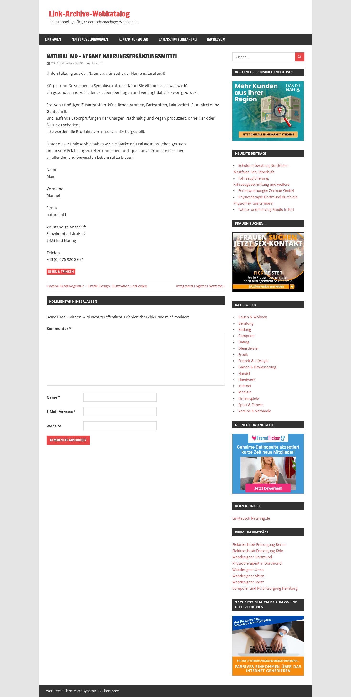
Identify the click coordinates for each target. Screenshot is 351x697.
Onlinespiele (248, 398)
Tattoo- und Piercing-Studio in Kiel (266, 209)
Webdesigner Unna (248, 569)
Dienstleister (248, 348)
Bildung (244, 329)
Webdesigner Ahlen (248, 575)
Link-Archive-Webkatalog (89, 13)
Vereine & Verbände (254, 410)
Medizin (244, 392)
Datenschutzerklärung (178, 39)
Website (54, 425)
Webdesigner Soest (248, 582)
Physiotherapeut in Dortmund (257, 563)
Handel (97, 63)
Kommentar (59, 328)
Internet (244, 385)
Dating (243, 341)
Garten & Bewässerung (257, 366)
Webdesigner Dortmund (252, 556)
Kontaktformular (133, 39)
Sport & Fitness (250, 404)
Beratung (245, 323)
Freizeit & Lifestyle (253, 360)
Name (53, 397)
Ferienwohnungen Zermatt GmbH (266, 190)
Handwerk (246, 379)
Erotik (243, 354)
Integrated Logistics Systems (199, 286)
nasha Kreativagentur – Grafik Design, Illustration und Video (98, 286)
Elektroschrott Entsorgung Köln (257, 550)
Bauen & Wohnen (252, 316)
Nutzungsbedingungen (90, 39)
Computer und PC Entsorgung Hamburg (265, 588)
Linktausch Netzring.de (251, 518)
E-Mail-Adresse (61, 411)
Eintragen (53, 39)
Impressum (216, 39)
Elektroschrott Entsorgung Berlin (259, 544)
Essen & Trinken (61, 271)
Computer (246, 335)
